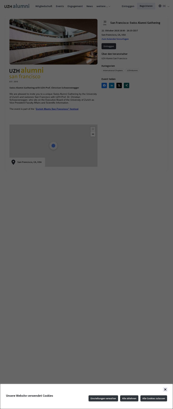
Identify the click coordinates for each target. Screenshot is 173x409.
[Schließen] (165, 389)
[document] (86, 396)
